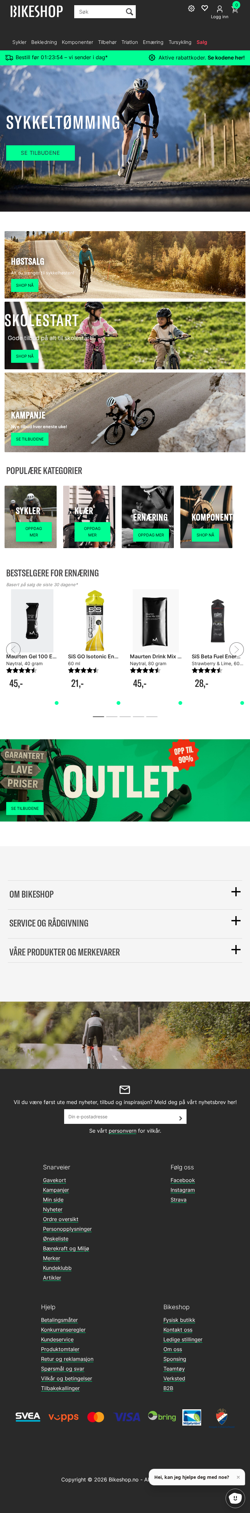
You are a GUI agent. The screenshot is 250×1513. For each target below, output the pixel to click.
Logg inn (220, 16)
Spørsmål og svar (62, 1368)
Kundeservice (57, 1339)
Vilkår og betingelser (66, 1378)
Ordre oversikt (60, 1219)
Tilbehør (107, 42)
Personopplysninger (67, 1229)
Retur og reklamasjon (67, 1359)
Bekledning (44, 42)
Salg (202, 42)
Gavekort (54, 1180)
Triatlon (129, 42)
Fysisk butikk (179, 1320)
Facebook (183, 1180)
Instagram (183, 1190)
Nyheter (52, 1209)
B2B (168, 1388)
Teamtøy (174, 1368)
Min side (53, 1199)
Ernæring (153, 42)
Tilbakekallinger (60, 1388)
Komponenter (77, 42)
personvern (122, 1130)
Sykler (19, 42)
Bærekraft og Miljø (66, 1248)
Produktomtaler (60, 1349)
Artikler (52, 1277)
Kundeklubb (57, 1268)
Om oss (172, 1349)
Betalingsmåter (59, 1320)
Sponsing (174, 1359)
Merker (51, 1258)
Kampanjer (56, 1190)
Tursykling (180, 42)
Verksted (174, 1378)
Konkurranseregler (63, 1329)
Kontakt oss (177, 1329)
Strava (179, 1199)
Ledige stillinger (182, 1339)
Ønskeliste (55, 1238)
